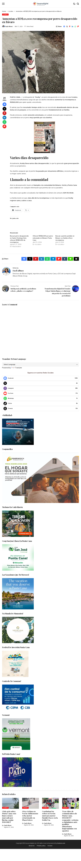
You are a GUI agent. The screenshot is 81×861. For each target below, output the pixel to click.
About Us (31, 845)
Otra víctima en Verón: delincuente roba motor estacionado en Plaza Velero (30, 815)
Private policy (41, 845)
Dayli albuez (9, 26)
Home (4, 11)
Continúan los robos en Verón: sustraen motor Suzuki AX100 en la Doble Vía (50, 815)
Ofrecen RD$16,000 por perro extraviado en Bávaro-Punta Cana (43, 238)
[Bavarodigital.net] (40, 4)
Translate (18, 368)
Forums (50, 845)
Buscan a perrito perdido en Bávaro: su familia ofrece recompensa (64, 238)
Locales (10, 11)
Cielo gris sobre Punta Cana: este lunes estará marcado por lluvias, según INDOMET (9, 816)
